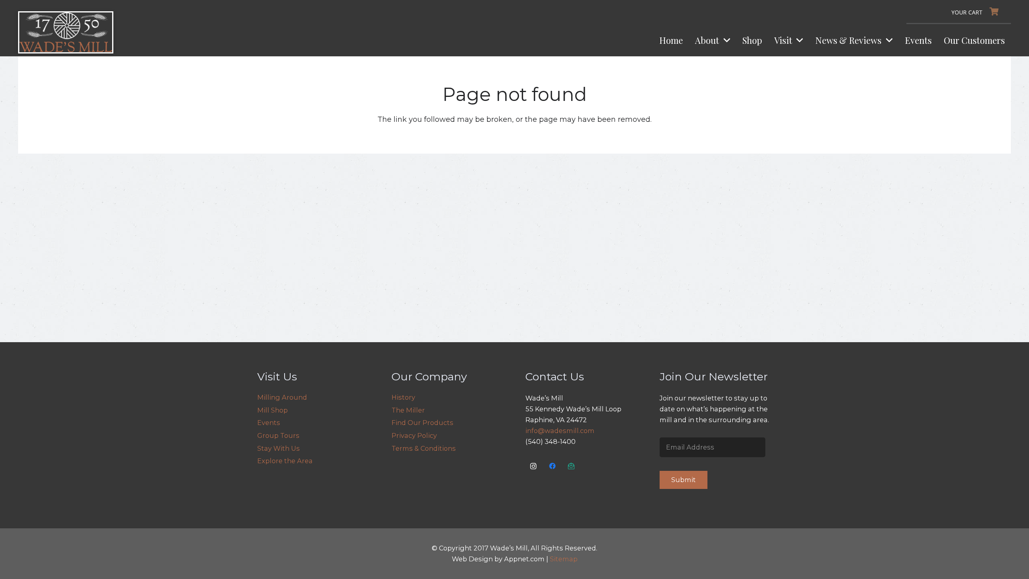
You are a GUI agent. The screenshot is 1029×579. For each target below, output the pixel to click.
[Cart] (977, 12)
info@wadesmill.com (559, 431)
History (403, 397)
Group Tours (278, 435)
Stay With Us (278, 448)
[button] (724, 40)
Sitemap (564, 559)
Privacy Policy (414, 435)
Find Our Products (422, 423)
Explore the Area (285, 461)
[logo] (65, 32)
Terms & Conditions (424, 448)
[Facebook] (552, 466)
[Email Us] (571, 466)
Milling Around (282, 397)
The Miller (408, 410)
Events (268, 423)
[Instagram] (533, 466)
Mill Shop (272, 410)
